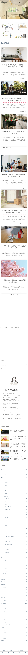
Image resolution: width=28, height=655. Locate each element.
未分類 (14, 640)
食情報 (15, 619)
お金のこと (15, 565)
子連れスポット (15, 555)
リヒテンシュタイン (16, 536)
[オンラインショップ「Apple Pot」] (21, 26)
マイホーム (15, 474)
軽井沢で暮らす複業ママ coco (14, 390)
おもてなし (15, 576)
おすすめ (15, 560)
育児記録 (15, 632)
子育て (14, 627)
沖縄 (16, 485)
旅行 (15, 480)
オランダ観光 (15, 614)
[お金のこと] (21, 34)
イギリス (16, 552)
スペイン (16, 514)
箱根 (16, 493)
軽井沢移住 (14, 584)
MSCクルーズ (16, 509)
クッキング (14, 573)
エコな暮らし (15, 568)
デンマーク (16, 504)
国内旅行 (15, 482)
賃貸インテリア (15, 471)
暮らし (14, 557)
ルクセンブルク (16, 544)
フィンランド (16, 506)
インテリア (15, 571)
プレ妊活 (15, 635)
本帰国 (15, 606)
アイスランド (16, 546)
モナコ (16, 501)
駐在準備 (15, 611)
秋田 (16, 490)
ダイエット (15, 563)
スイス (16, 533)
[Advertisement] (14, 310)
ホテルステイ (15, 587)
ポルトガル (16, 512)
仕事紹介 (14, 597)
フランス (16, 530)
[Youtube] (7, 34)
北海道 (16, 488)
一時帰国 (15, 608)
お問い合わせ (20, 650)
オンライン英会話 (15, 624)
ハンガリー (16, 498)
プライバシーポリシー (7, 650)
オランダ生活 (14, 603)
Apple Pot (14, 581)
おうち (14, 469)
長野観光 (15, 595)
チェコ (16, 525)
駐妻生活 (15, 622)
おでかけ (14, 477)
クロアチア (16, 541)
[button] (26, 365)
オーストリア (16, 522)
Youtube (14, 579)
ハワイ (16, 517)
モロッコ (16, 538)
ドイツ (16, 528)
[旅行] (7, 26)
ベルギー (16, 520)
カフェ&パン (15, 592)
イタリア (16, 549)
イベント (15, 589)
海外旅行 (15, 496)
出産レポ (15, 630)
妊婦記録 (15, 638)
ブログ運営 (14, 600)
